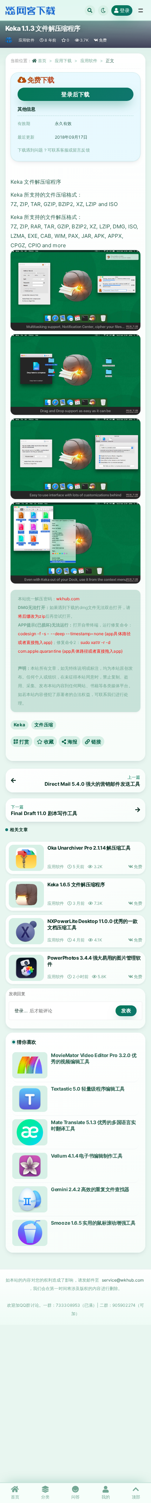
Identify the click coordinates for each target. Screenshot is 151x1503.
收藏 (48, 742)
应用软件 (26, 40)
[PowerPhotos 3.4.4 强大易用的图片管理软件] (26, 968)
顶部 (136, 1497)
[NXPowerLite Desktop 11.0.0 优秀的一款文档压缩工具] (26, 931)
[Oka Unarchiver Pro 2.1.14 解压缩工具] (26, 858)
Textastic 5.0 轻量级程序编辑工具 (88, 1089)
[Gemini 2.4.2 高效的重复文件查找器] (29, 1199)
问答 (75, 1497)
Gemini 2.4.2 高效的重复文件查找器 (90, 1189)
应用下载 (63, 60)
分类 (45, 1497)
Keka (19, 724)
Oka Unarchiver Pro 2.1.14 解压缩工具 (89, 848)
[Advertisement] (75, 1403)
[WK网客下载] (9, 40)
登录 (125, 10)
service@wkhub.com (123, 1280)
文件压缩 (43, 724)
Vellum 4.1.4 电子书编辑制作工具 (86, 1156)
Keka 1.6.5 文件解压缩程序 (76, 884)
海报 (71, 742)
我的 (105, 1497)
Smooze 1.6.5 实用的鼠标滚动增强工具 (93, 1223)
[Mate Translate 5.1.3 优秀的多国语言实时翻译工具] (29, 1132)
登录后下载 (75, 94)
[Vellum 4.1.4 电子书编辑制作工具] (29, 1166)
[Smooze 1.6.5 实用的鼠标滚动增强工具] (29, 1233)
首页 (42, 60)
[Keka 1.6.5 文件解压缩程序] (26, 894)
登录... (21, 1010)
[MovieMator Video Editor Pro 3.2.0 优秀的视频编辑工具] (29, 1065)
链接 (95, 742)
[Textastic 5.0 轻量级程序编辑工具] (29, 1099)
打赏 (23, 742)
